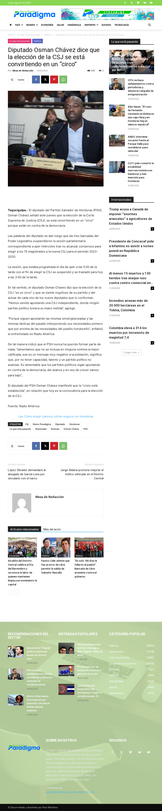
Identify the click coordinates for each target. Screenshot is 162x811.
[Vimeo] (138, 3)
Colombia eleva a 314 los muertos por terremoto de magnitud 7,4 (129, 332)
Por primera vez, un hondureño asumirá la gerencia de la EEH (89, 670)
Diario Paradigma (42, 424)
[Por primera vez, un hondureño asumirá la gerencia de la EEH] (66, 670)
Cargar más (130, 352)
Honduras (74, 424)
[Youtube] (151, 3)
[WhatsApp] (63, 79)
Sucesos (106, 24)
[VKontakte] (145, 3)
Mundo (30, 24)
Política (48, 34)
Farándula (74, 24)
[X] (132, 3)
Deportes (90, 24)
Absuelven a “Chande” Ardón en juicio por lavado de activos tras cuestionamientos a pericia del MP (131, 62)
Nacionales (41, 428)
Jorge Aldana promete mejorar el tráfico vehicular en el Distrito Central (82, 474)
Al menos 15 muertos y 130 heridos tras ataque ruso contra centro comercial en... (131, 278)
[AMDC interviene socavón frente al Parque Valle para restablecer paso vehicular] (117, 141)
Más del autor (52, 529)
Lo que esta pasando (20, 428)
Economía (47, 24)
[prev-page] (10, 592)
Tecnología (122, 24)
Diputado (60, 424)
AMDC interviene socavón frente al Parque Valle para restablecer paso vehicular (138, 143)
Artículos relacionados (24, 529)
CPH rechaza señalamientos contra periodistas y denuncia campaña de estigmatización (141, 87)
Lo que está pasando (28, 34)
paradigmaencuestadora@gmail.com (70, 792)
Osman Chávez (71, 428)
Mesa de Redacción (22, 70)
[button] (149, 25)
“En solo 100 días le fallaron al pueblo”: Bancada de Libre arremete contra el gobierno (85, 568)
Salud (60, 24)
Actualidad (14, 555)
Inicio (11, 34)
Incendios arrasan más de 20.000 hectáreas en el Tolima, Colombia (128, 305)
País (17, 24)
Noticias (55, 428)
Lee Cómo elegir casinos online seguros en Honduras (55, 416)
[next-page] (16, 592)
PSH (85, 428)
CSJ (26, 424)
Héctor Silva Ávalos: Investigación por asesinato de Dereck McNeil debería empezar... (38, 703)
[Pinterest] (54, 79)
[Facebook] (125, 3)
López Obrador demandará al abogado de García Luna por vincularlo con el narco (27, 474)
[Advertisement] (55, 197)
